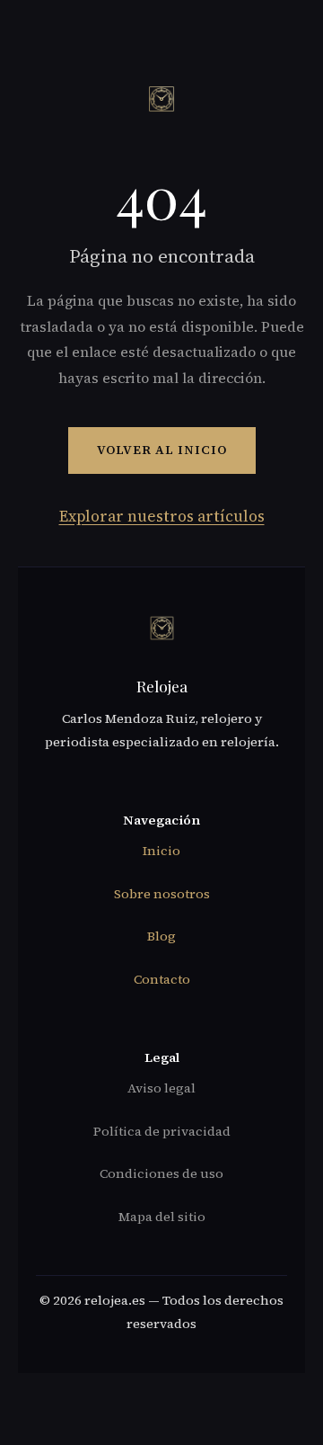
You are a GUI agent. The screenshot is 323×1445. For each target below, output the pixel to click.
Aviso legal (161, 1088)
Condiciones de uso (161, 1173)
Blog (161, 936)
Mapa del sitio (161, 1217)
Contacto (162, 979)
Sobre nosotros (162, 894)
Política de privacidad (162, 1131)
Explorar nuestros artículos (162, 516)
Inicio (161, 851)
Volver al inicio (162, 450)
